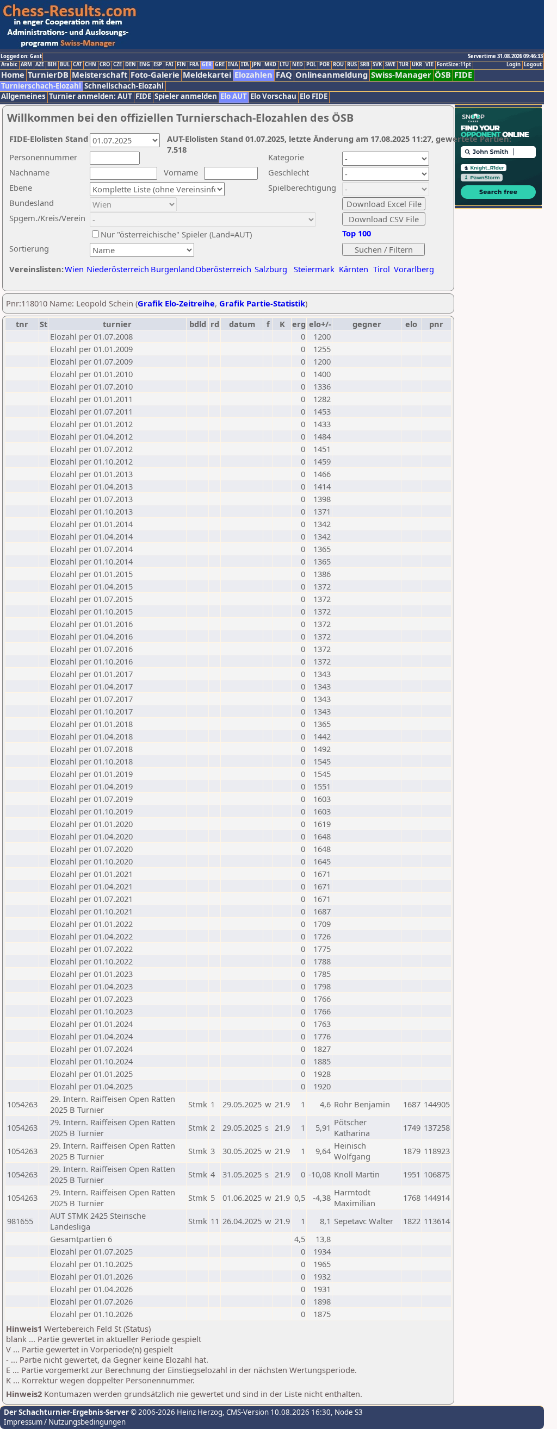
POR (324, 64)
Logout (533, 64)
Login (513, 64)
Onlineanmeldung (331, 75)
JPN (256, 64)
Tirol (381, 269)
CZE (117, 64)
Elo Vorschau (273, 96)
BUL (65, 64)
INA (233, 64)
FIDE (463, 75)
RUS (352, 64)
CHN (90, 64)
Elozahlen (253, 75)
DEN (130, 64)
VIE (429, 64)
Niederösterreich (116, 269)
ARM (26, 64)
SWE (390, 64)
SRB (364, 64)
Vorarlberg (414, 269)
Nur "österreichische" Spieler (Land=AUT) (176, 234)
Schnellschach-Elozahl (124, 86)
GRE (220, 64)
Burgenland (173, 269)
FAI (169, 64)
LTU (284, 64)
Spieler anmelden (185, 96)
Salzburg (271, 269)
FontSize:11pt (454, 64)
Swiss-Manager (401, 75)
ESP (157, 64)
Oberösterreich (223, 269)
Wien (74, 269)
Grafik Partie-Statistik (262, 303)
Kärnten (353, 269)
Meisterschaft (99, 75)
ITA (245, 64)
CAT (77, 64)
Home (12, 75)
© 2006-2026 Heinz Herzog (175, 1412)
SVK (377, 64)
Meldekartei (207, 75)
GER (207, 64)
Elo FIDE (313, 96)
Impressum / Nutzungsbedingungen (65, 1422)
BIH (52, 64)
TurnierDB (48, 75)
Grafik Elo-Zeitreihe (176, 303)
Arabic (9, 64)
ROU (338, 64)
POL (311, 64)
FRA (194, 64)
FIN (181, 64)
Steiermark (314, 269)
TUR (404, 64)
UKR (417, 64)
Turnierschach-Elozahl (41, 86)
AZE (39, 64)
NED (297, 64)
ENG (144, 64)
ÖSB (443, 75)
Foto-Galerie (155, 75)
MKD (270, 64)
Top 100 (356, 233)
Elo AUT (233, 96)
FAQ (284, 75)
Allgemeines (23, 96)
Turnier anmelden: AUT (90, 96)
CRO (105, 64)
